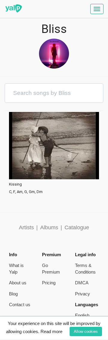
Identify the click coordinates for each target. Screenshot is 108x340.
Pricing (49, 282)
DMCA (81, 282)
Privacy (82, 293)
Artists (26, 227)
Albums (49, 227)
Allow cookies (86, 331)
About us (17, 282)
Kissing (15, 184)
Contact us (19, 304)
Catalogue (76, 227)
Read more (51, 331)
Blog (13, 293)
